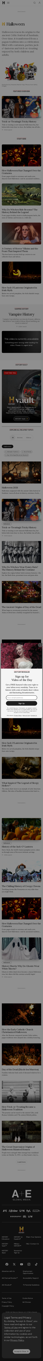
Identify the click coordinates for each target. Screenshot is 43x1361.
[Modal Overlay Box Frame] (21, 680)
